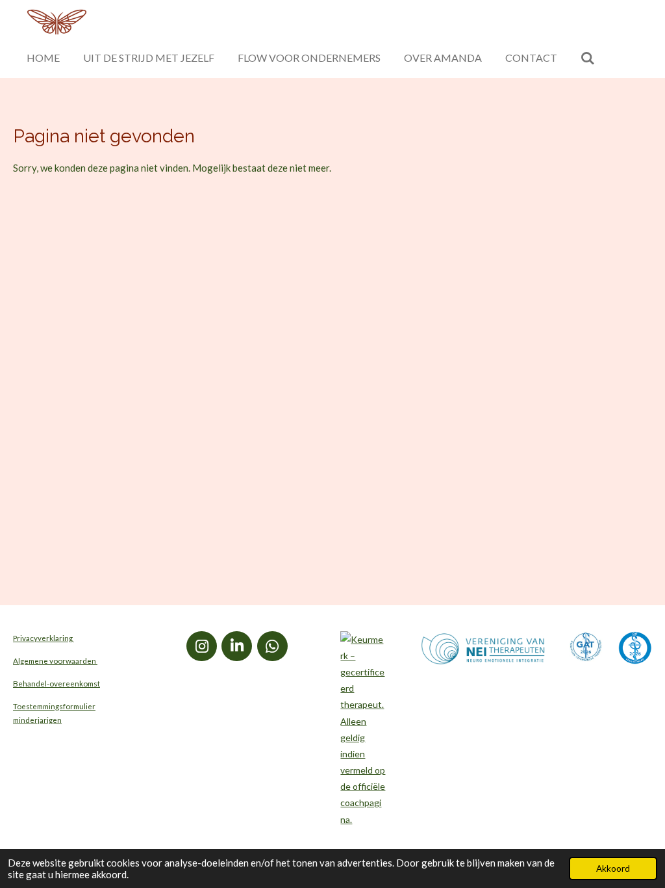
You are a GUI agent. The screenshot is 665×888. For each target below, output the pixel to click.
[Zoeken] (587, 58)
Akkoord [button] (613, 868)
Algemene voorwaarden (55, 660)
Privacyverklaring (43, 637)
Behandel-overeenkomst (56, 683)
